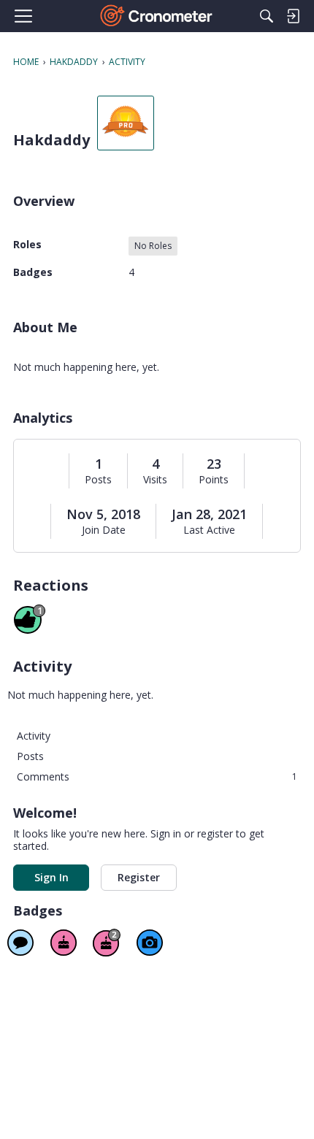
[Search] (266, 16)
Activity (33, 736)
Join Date (104, 530)
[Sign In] (293, 16)
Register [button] (139, 877)
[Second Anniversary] (106, 942)
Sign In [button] (51, 877)
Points (214, 479)
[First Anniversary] (63, 942)
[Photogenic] (150, 942)
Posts (98, 479)
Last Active (209, 530)
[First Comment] (20, 942)
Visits (155, 479)
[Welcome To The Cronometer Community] (157, 16)
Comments (157, 776)
